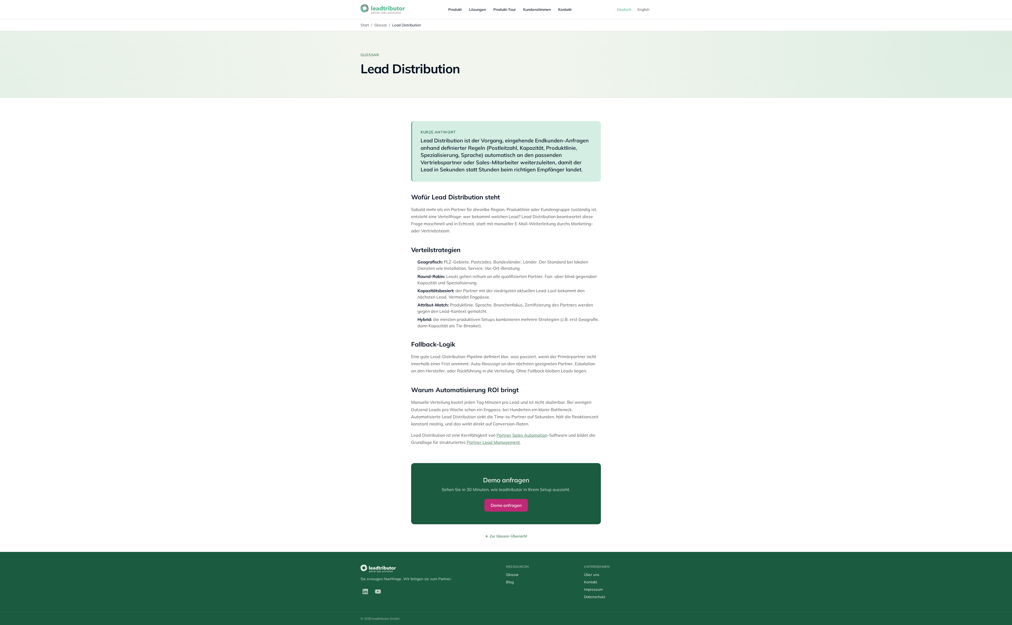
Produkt (455, 9)
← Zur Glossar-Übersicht (506, 536)
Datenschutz (594, 596)
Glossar (380, 25)
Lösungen (477, 9)
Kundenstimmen (537, 9)
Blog (510, 582)
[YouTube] (378, 591)
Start (365, 25)
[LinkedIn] (365, 591)
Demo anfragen (506, 505)
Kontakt (565, 9)
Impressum (593, 589)
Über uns (591, 574)
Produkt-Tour (504, 9)
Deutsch (624, 9)
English (643, 9)
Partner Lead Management (493, 442)
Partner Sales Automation (522, 435)
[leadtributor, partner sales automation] (383, 9)
